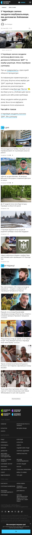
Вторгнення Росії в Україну (23, 424)
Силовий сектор (6, 464)
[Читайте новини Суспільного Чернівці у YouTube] (8, 511)
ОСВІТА (3, 431)
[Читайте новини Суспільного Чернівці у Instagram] (5, 511)
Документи (20, 490)
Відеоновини (5, 475)
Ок (16, 531)
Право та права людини (6, 460)
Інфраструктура (22, 453)
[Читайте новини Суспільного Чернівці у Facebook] (2, 511)
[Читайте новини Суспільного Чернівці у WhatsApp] (18, 511)
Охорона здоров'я (23, 450)
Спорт (3, 472)
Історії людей (21, 464)
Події (2, 439)
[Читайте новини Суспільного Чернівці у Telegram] (12, 511)
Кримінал (4, 7)
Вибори (3, 448)
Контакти (4, 483)
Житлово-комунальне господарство (6, 455)
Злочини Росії (6, 469)
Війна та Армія (12, 7)
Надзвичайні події (23, 448)
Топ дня (19, 475)
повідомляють (12, 70)
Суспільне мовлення (8, 486)
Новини (3, 424)
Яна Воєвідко (8, 24)
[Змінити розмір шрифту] (29, 28)
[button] (22, 89)
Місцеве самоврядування (22, 460)
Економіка (4, 445)
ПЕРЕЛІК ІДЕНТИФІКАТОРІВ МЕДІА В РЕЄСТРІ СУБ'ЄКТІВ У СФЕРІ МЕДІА (22, 498)
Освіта (19, 445)
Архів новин (21, 483)
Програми (4, 495)
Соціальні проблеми (24, 469)
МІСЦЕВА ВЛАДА (22, 428)
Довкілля (4, 450)
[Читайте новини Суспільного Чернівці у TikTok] (22, 511)
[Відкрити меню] (30, 2)
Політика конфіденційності (7, 491)
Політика (4, 466)
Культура (20, 442)
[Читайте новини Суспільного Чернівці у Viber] (15, 511)
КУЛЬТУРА (4, 428)
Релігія (19, 466)
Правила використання (22, 487)
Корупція (20, 439)
